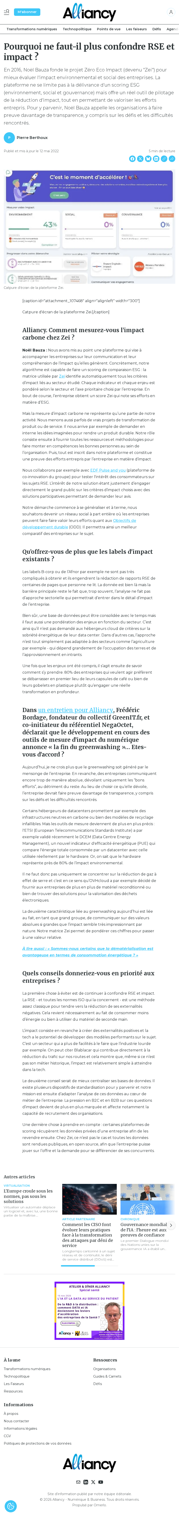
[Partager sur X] (140, 158)
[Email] (78, 1482)
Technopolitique (77, 29)
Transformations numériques (32, 29)
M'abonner (27, 12)
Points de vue (108, 29)
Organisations (104, 1369)
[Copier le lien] (164, 158)
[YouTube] (100, 1482)
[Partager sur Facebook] (132, 158)
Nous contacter (16, 1421)
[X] (93, 1482)
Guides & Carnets (107, 1376)
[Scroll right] (171, 1225)
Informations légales (20, 1428)
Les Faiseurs (14, 1384)
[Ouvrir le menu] (7, 12)
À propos (11, 1414)
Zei (62, 376)
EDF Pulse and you (108, 470)
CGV (7, 1436)
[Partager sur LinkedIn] (156, 158)
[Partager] (172, 158)
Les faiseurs (136, 29)
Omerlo (100, 1505)
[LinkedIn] (85, 1482)
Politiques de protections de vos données (37, 1443)
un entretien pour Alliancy (75, 710)
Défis (156, 29)
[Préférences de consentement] (11, 1506)
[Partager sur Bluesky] (148, 158)
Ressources (13, 1391)
